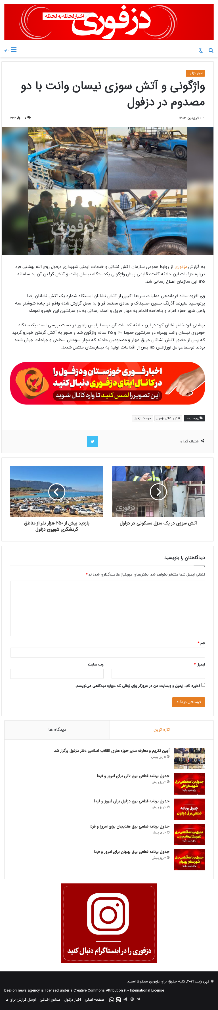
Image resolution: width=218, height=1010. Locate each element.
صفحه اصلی (94, 999)
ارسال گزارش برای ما (21, 999)
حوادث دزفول (142, 418)
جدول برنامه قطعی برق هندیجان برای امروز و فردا (129, 826)
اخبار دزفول (195, 73)
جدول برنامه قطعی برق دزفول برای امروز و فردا (131, 801)
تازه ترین (162, 730)
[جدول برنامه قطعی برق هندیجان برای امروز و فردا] (189, 834)
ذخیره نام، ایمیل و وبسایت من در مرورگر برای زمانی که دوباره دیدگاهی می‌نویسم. (138, 685)
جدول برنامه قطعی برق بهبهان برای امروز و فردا (131, 852)
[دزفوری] (109, 22)
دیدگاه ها (57, 730)
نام (201, 643)
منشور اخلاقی (50, 999)
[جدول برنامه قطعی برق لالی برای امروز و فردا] (189, 784)
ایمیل (199, 664)
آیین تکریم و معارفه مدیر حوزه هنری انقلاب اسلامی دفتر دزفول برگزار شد (111, 750)
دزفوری (180, 267)
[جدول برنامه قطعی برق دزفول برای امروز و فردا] (189, 809)
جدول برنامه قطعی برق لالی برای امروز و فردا (133, 776)
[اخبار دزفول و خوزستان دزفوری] (107, 382)
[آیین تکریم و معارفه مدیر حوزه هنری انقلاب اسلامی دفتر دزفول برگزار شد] (189, 758)
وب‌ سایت (96, 664)
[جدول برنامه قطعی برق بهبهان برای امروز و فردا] (189, 859)
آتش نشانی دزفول (168, 418)
